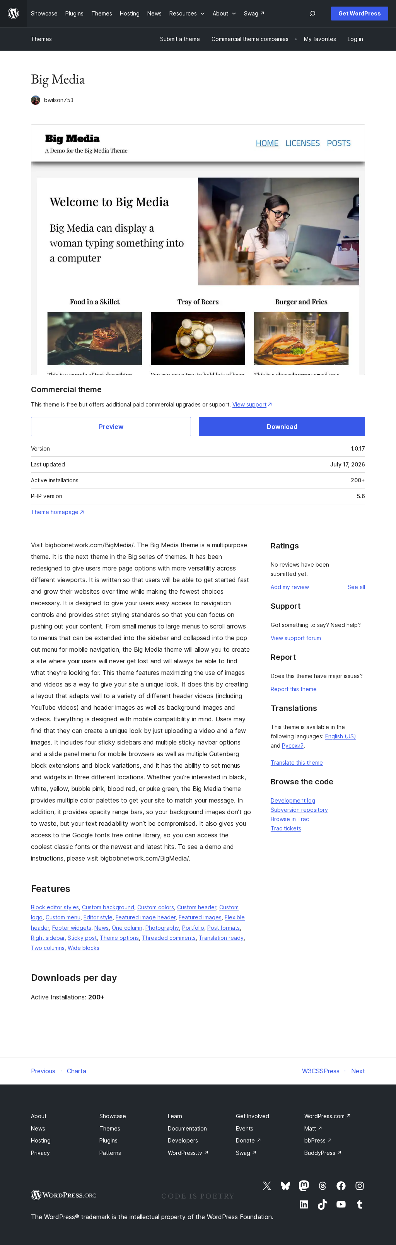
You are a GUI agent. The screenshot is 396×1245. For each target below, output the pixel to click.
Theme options (119, 937)
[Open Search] (312, 13)
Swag (246, 1152)
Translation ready (221, 937)
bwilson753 (58, 100)
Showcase (112, 1116)
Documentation (187, 1128)
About (38, 1116)
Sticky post (82, 937)
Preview (111, 426)
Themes (41, 39)
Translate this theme (297, 762)
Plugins (108, 1140)
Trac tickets (286, 828)
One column (127, 927)
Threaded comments (169, 937)
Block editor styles (55, 907)
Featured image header (146, 917)
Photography (162, 927)
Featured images (200, 917)
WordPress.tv (188, 1152)
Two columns (48, 947)
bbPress (318, 1140)
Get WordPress (359, 13)
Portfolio (193, 927)
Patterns (110, 1152)
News (101, 927)
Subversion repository (299, 809)
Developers (183, 1140)
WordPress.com (327, 1116)
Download (282, 426)
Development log (293, 800)
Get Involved (252, 1116)
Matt (313, 1128)
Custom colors (155, 907)
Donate (248, 1140)
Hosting (41, 1140)
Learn (175, 1116)
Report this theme (294, 689)
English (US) (340, 736)
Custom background (108, 907)
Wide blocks (83, 947)
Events (244, 1128)
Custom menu (63, 917)
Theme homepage (55, 512)
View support (249, 404)
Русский (293, 745)
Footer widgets (71, 927)
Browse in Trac (290, 819)
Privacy (40, 1152)
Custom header (196, 907)
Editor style (98, 917)
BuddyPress (323, 1152)
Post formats (223, 927)
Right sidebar (48, 937)
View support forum (296, 638)
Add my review (290, 587)
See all (356, 587)
